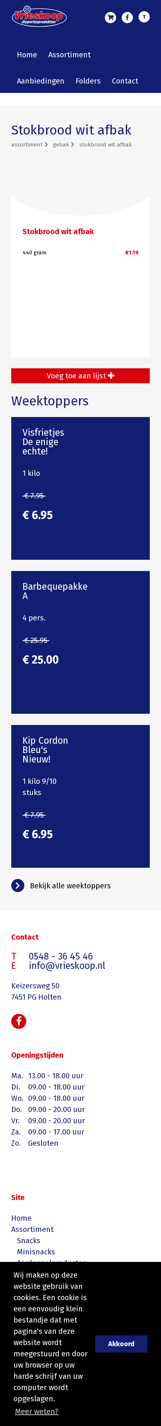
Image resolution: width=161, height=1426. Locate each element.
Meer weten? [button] (36, 1411)
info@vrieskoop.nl (67, 966)
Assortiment (69, 54)
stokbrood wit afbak (105, 144)
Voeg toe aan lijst (77, 375)
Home (27, 54)
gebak (61, 144)
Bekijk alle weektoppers (70, 885)
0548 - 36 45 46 (144, 17)
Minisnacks (36, 1251)
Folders (88, 80)
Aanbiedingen (40, 80)
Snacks (28, 1240)
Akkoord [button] (121, 1344)
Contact (125, 80)
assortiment (27, 144)
